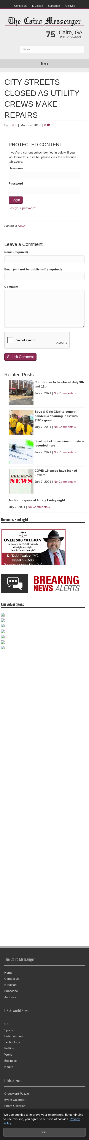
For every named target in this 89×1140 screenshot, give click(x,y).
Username (16, 168)
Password (16, 183)
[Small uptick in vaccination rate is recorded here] (21, 451)
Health (8, 1066)
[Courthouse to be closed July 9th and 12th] (21, 392)
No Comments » (65, 393)
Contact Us (20, 5)
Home (8, 972)
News (21, 225)
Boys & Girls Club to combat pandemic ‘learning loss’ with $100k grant (56, 416)
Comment (11, 286)
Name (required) (16, 252)
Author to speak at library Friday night (37, 500)
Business (10, 1060)
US (6, 1024)
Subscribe (54, 5)
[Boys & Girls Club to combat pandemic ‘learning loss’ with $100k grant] (21, 422)
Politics (9, 1048)
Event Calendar (14, 1099)
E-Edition (37, 5)
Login (15, 200)
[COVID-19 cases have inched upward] (21, 481)
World (8, 1054)
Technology (12, 1042)
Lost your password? (23, 208)
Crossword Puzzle (16, 1093)
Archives (70, 5)
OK (44, 1132)
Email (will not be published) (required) (33, 269)
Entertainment (14, 1036)
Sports (8, 1030)
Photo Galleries (14, 1105)
